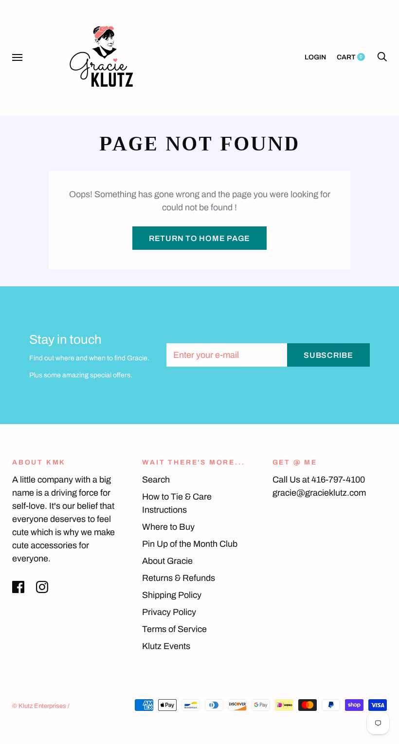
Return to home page (199, 238)
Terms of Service (174, 629)
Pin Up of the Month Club (189, 544)
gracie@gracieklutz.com (319, 493)
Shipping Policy (171, 595)
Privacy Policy (169, 612)
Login (315, 57)
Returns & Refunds (178, 578)
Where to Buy (168, 527)
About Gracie (167, 561)
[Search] (382, 57)
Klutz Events (166, 646)
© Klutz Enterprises (39, 706)
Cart (350, 57)
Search (156, 479)
